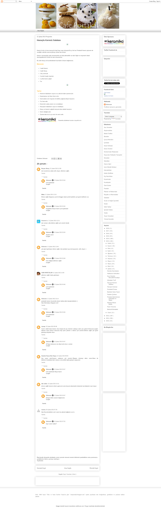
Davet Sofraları (108, 145)
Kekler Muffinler (108, 173)
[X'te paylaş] (56, 159)
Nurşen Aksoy (45, 168)
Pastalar (106, 188)
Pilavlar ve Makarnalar (110, 191)
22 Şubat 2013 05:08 (51, 326)
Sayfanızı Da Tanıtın (108, 95)
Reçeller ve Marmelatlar (111, 194)
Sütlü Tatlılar (107, 207)
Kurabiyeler (107, 182)
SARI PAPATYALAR (46, 272)
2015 (107, 236)
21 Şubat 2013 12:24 (50, 194)
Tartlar (106, 213)
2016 (107, 233)
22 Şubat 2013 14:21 (53, 383)
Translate (118, 119)
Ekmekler (106, 158)
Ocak (109, 312)
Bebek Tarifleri (108, 133)
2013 (107, 241)
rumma (43, 409)
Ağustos (110, 253)
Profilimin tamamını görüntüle (112, 107)
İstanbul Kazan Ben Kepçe (48, 356)
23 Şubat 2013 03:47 (59, 341)
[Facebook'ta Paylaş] (59, 159)
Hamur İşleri (107, 164)
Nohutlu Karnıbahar (113, 271)
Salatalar (106, 197)
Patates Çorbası (112, 294)
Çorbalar (106, 142)
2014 (107, 238)
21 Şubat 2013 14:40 (58, 272)
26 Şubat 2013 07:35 (51, 409)
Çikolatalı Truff (111, 280)
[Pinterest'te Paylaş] (61, 159)
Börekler (106, 136)
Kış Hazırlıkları (108, 176)
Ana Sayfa (40, 30)
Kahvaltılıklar (108, 170)
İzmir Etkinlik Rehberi (110, 167)
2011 (107, 318)
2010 (107, 321)
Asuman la (44, 220)
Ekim (109, 248)
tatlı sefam (44, 383)
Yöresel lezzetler (109, 219)
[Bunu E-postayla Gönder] (52, 159)
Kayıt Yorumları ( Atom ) (69, 474)
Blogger (87, 506)
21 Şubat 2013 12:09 (55, 168)
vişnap (43, 326)
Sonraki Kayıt (41, 468)
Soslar (106, 204)
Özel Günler (107, 185)
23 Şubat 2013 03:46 (59, 258)
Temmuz (110, 256)
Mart (109, 266)
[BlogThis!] (54, 159)
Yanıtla (43, 173)
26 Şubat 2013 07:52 (59, 421)
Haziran (110, 258)
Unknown (48, 180)
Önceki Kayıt (94, 468)
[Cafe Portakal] (104, 94)
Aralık (109, 243)
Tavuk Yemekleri (109, 216)
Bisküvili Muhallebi (112, 309)
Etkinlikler (107, 161)
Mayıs (110, 261)
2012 (107, 315)
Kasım (110, 246)
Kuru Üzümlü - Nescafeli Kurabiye (113, 276)
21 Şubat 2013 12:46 (53, 246)
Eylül (109, 251)
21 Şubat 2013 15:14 (53, 298)
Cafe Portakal (107, 92)
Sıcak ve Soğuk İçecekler (111, 200)
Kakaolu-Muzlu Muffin (111, 303)
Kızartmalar (107, 179)
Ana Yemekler (108, 127)
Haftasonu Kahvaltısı (113, 273)
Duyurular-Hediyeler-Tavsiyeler (113, 155)
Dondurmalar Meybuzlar (111, 152)
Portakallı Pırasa (112, 289)
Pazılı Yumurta (111, 306)
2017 (107, 231)
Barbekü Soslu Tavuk (113, 292)
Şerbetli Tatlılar (108, 210)
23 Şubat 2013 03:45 (59, 206)
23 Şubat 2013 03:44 (59, 180)
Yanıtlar (45, 177)
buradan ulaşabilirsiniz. (76, 120)
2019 (107, 228)
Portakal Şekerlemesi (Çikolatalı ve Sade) (113, 298)
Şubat (109, 268)
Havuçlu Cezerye (112, 287)
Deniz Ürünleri (108, 148)
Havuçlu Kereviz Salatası (112, 283)
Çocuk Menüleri (108, 139)
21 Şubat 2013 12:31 (54, 220)
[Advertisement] (58, 480)
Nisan (109, 263)
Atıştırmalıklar (108, 130)
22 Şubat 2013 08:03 (62, 356)
